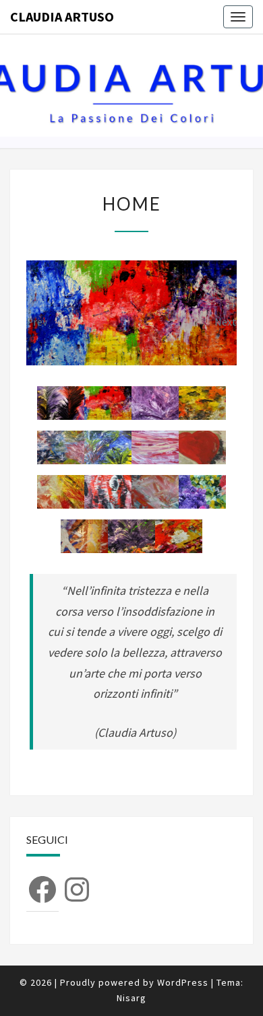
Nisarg (131, 998)
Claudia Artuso (62, 16)
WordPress (182, 982)
